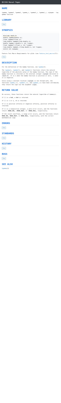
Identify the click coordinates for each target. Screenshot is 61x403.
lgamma (7, 70)
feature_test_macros (46, 53)
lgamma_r (13, 82)
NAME (4, 8)
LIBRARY (6, 20)
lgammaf (16, 70)
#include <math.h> (10, 35)
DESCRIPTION (9, 62)
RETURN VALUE (10, 90)
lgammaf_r (23, 82)
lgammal (27, 70)
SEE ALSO (7, 164)
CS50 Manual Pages (12, 2)
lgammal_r (36, 82)
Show (4, 24)
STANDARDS (8, 133)
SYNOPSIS (7, 30)
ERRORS (6, 123)
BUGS (4, 154)
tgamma (40, 67)
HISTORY (6, 143)
